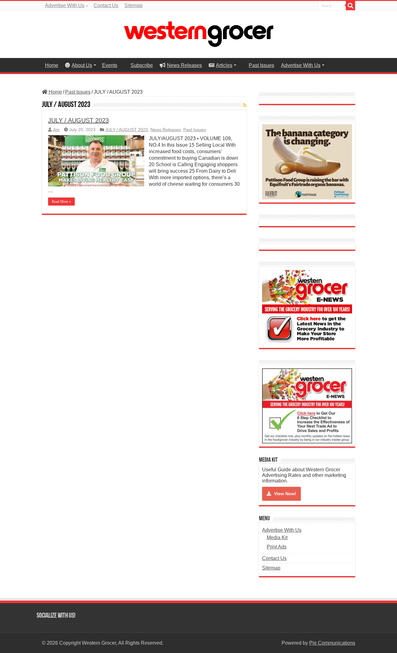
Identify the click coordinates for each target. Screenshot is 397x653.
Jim (56, 129)
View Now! (285, 493)
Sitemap (133, 5)
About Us (82, 65)
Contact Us (106, 5)
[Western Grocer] (198, 33)
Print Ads (277, 546)
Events (109, 65)
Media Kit (277, 537)
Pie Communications (332, 643)
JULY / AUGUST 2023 (78, 120)
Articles (224, 65)
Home (51, 65)
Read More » (61, 201)
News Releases (184, 65)
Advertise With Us (64, 5)
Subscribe (142, 65)
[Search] (350, 5)
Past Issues (261, 65)
